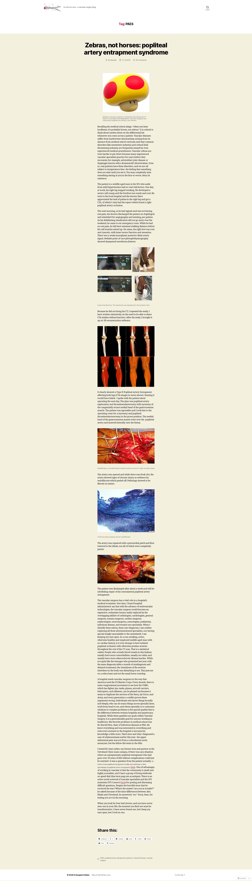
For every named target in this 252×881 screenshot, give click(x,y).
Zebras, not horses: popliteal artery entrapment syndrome (126, 48)
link (133, 767)
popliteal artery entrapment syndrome (119, 858)
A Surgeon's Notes (81, 875)
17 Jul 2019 (126, 60)
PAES (102, 858)
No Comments (141, 60)
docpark (113, 60)
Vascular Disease (139, 858)
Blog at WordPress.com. (101, 875)
